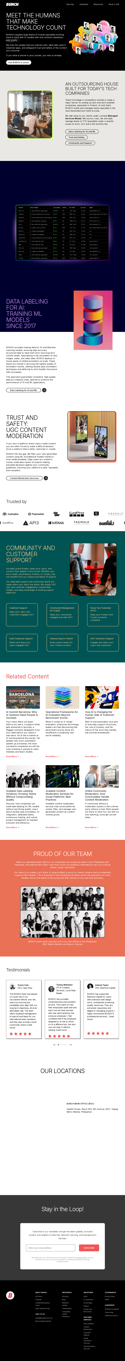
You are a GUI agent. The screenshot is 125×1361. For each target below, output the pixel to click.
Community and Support (80, 143)
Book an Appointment (43, 1321)
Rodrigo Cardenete (112, 1309)
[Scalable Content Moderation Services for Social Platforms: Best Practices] (62, 776)
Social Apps (88, 1303)
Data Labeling (89, 1324)
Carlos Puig (109, 1312)
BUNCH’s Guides (65, 1304)
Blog (64, 1299)
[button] (70, 4)
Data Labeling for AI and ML (82, 131)
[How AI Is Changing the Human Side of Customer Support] (102, 697)
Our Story (38, 1296)
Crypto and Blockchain (88, 1310)
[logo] (10, 1295)
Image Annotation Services (87, 1340)
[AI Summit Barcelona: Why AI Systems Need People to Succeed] (23, 697)
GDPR (107, 1299)
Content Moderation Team (42, 1304)
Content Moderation (88, 1328)
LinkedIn (38, 1299)
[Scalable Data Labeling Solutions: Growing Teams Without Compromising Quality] (23, 776)
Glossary (65, 1296)
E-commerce (88, 1299)
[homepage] (12, 4)
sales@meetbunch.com (43, 1318)
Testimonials (67, 1308)
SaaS (85, 1296)
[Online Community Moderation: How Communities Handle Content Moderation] (102, 776)
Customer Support (87, 1334)
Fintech (86, 1306)
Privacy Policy (82, 1258)
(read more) (61, 1030)
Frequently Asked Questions (66, 1314)
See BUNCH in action (18, 62)
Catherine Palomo (111, 1315)
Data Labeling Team (42, 1308)
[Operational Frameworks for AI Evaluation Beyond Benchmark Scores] (62, 697)
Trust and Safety (76, 137)
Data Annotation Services (89, 1347)
